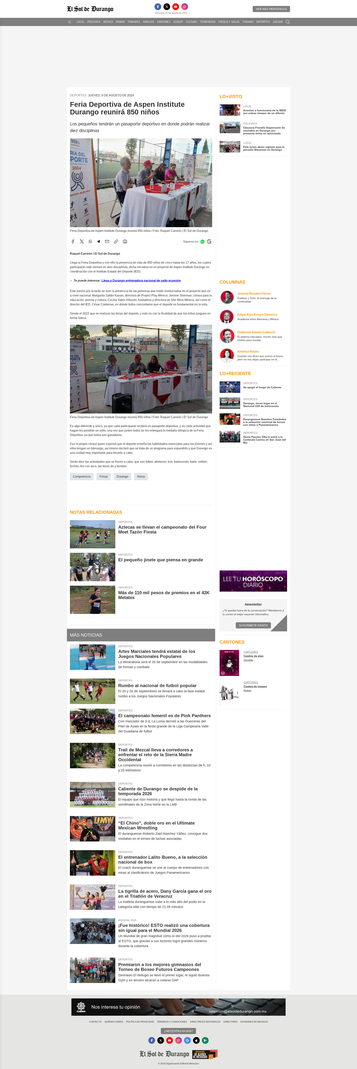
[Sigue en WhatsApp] (202, 242)
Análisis (148, 21)
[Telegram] (98, 241)
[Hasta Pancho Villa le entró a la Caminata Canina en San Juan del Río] (230, 437)
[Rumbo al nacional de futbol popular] (92, 691)
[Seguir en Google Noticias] (209, 242)
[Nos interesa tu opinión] (178, 1007)
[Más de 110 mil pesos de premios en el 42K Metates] (92, 600)
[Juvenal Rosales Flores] (227, 297)
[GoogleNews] (187, 1040)
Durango (122, 476)
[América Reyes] (227, 355)
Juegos (278, 21)
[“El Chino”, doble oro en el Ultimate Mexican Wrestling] (92, 831)
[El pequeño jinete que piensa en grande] (92, 567)
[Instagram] (184, 6)
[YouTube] (175, 6)
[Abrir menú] (69, 22)
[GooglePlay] (205, 1040)
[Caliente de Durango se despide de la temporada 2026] (92, 797)
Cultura (191, 21)
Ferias (103, 476)
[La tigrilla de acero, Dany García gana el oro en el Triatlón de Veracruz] (92, 899)
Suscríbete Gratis (253, 625)
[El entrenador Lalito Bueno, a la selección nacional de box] (92, 865)
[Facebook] (158, 6)
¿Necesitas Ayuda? (178, 1031)
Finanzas (134, 21)
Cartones (164, 21)
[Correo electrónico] (107, 241)
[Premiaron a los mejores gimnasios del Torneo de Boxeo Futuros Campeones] (92, 972)
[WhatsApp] (90, 241)
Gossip (178, 21)
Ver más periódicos (271, 9)
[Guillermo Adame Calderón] (227, 336)
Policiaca (93, 21)
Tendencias (208, 21)
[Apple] (196, 1040)
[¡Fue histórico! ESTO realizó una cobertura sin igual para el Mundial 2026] (92, 935)
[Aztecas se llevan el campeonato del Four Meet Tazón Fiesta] (92, 534)
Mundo (120, 21)
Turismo (247, 21)
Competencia (82, 476)
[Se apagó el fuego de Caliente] (230, 387)
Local (80, 21)
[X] (166, 6)
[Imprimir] (125, 241)
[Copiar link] (116, 241)
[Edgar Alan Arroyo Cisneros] (227, 316)
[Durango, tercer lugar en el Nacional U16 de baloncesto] (230, 403)
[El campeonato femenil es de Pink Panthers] (92, 723)
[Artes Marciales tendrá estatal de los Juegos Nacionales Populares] (92, 659)
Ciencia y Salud (228, 21)
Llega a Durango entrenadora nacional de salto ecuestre (141, 280)
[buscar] (288, 22)
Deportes (263, 21)
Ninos (141, 476)
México (108, 21)
